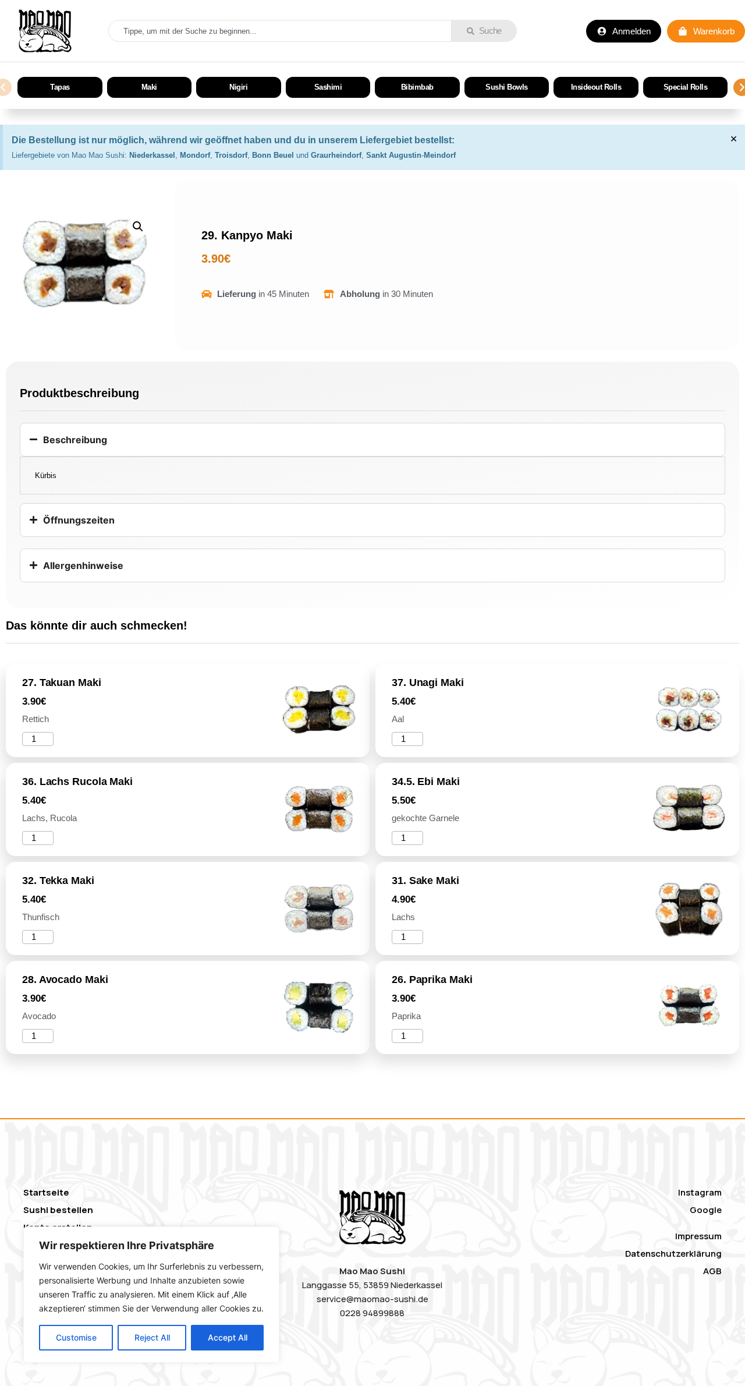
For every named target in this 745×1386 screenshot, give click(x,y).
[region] (151, 1294)
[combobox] (280, 31)
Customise (76, 1337)
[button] (137, 226)
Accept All (227, 1337)
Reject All (152, 1337)
